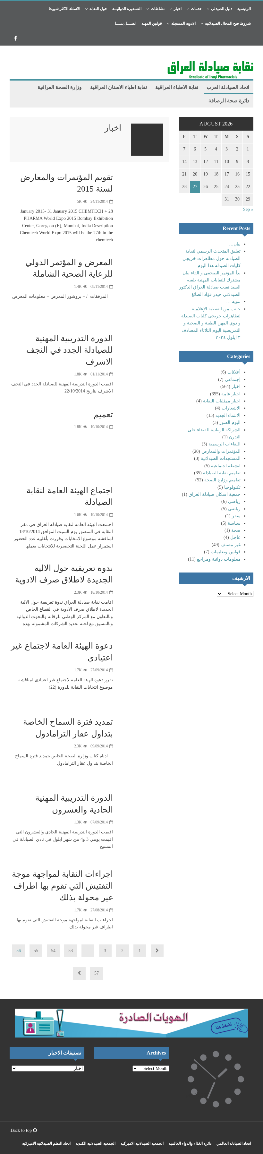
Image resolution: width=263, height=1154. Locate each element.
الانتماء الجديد (228, 415)
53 (70, 950)
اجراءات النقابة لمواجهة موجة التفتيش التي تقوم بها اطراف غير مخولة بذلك (62, 885)
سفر (236, 515)
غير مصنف (231, 544)
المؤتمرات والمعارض (221, 451)
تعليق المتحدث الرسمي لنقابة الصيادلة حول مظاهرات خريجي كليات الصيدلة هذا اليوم (211, 258)
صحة (236, 530)
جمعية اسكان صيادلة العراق (215, 494)
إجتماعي (233, 379)
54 (53, 950)
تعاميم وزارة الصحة (222, 480)
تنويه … (233, 301)
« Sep (248, 209)
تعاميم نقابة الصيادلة (222, 472)
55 (36, 950)
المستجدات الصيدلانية (221, 458)
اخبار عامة (231, 394)
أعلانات (234, 372)
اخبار (236, 386)
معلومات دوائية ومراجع (219, 559)
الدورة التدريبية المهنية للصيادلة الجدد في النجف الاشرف (69, 350)
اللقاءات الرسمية (224, 444)
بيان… (235, 244)
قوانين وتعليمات (226, 551)
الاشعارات (231, 408)
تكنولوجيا (232, 487)
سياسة (234, 523)
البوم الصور (230, 422)
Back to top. (21, 1130)
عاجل (235, 537)
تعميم (103, 414)
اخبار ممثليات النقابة (222, 401)
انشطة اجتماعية (226, 465)
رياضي (234, 501)
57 (96, 973)
